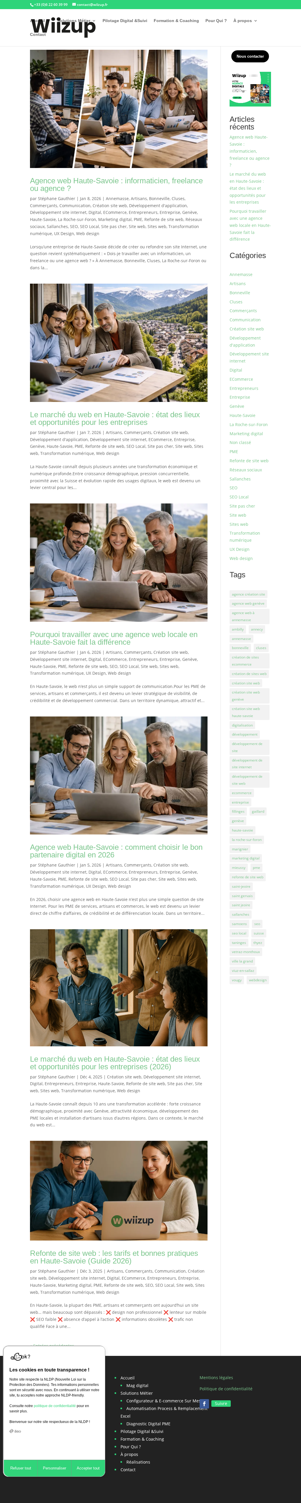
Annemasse (117, 198)
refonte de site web (247, 876)
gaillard (258, 811)
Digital (94, 212)
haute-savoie (242, 830)
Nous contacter (250, 56)
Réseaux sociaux (246, 470)
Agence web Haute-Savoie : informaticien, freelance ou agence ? (116, 184)
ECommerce (115, 212)
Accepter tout (88, 1468)
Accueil (37, 21)
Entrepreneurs (143, 212)
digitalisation (242, 725)
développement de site (247, 747)
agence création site (248, 594)
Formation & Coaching (176, 21)
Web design (87, 233)
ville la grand (242, 961)
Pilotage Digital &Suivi (125, 21)
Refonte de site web (163, 219)
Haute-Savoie (43, 219)
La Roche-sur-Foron (77, 219)
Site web (137, 226)
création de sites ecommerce (245, 661)
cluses (261, 647)
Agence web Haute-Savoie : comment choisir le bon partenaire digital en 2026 (116, 851)
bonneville (240, 647)
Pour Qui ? (216, 21)
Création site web (110, 205)
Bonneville (159, 198)
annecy (257, 629)
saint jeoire (241, 904)
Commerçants (43, 205)
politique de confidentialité (55, 1406)
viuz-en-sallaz (243, 970)
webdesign (258, 979)
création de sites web (249, 673)
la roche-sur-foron (247, 839)
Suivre (221, 1403)
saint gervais (242, 895)
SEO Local (89, 226)
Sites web (157, 226)
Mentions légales (216, 1377)
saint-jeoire (241, 886)
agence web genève (248, 603)
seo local (239, 933)
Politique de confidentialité (226, 1388)
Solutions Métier (73, 21)
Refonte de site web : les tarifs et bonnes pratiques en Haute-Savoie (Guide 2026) (114, 1257)
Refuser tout (20, 1468)
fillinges (238, 811)
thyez (257, 942)
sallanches (240, 914)
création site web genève (246, 696)
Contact (38, 34)
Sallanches (57, 226)
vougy (237, 979)
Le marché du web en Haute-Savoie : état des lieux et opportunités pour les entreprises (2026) (115, 1063)
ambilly (238, 629)
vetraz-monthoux (246, 951)
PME (138, 219)
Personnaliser (54, 1468)
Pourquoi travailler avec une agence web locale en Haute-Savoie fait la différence (114, 638)
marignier (240, 849)
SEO (74, 226)
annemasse (241, 638)
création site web (246, 683)
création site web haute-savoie (246, 712)
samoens (239, 923)
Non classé (240, 442)
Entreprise (170, 212)
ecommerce (242, 792)
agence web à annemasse (243, 616)
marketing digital (246, 858)
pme (256, 867)
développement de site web (247, 780)
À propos (242, 21)
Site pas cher (114, 226)
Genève (189, 212)
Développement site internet (58, 212)
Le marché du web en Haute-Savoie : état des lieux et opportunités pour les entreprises (115, 418)
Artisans (139, 198)
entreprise (240, 802)
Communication (75, 205)
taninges (239, 942)
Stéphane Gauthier (56, 198)
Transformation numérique (67, 453)
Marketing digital (115, 219)
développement (244, 734)
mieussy (238, 867)
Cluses (178, 198)
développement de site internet (247, 764)
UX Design (64, 233)
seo (257, 923)
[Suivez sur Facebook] (204, 1404)
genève (238, 820)
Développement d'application (158, 205)
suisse (259, 933)
